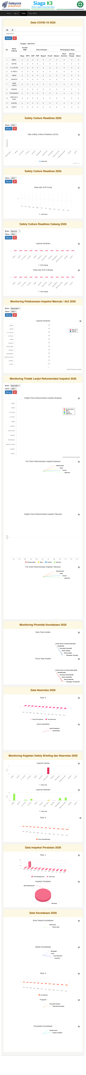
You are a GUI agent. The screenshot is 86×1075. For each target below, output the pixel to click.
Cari (9, 38)
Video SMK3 (33, 13)
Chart (23, 13)
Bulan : (7, 231)
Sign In (16, 13)
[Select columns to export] (7, 30)
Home (9, 13)
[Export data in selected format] (13, 30)
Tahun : (8, 125)
